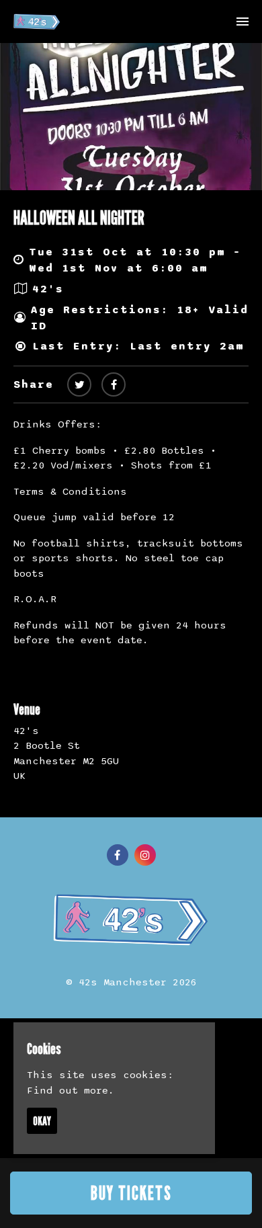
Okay (42, 1121)
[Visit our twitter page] (79, 385)
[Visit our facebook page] (113, 385)
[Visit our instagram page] (145, 856)
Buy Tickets (131, 1193)
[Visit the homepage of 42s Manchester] (36, 21)
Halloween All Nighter (78, 217)
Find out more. (70, 1090)
